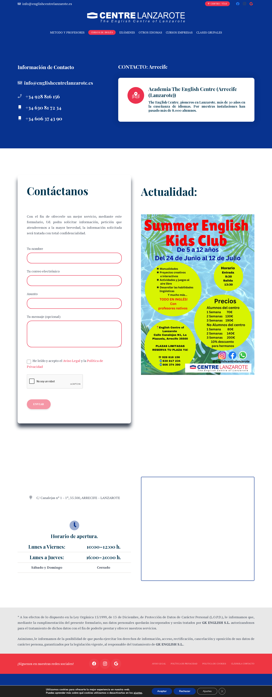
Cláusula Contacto (242, 663)
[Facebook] (237, 3)
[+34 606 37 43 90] (22, 118)
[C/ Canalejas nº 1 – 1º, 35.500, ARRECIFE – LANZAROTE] (32, 497)
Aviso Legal (71, 360)
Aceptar (162, 691)
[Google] (251, 3)
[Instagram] (244, 3)
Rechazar (184, 691)
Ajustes (207, 691)
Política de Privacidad (184, 663)
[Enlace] (136, 17)
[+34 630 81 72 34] (22, 107)
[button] (74, 557)
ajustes (138, 693)
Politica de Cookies (214, 663)
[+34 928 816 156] (22, 96)
